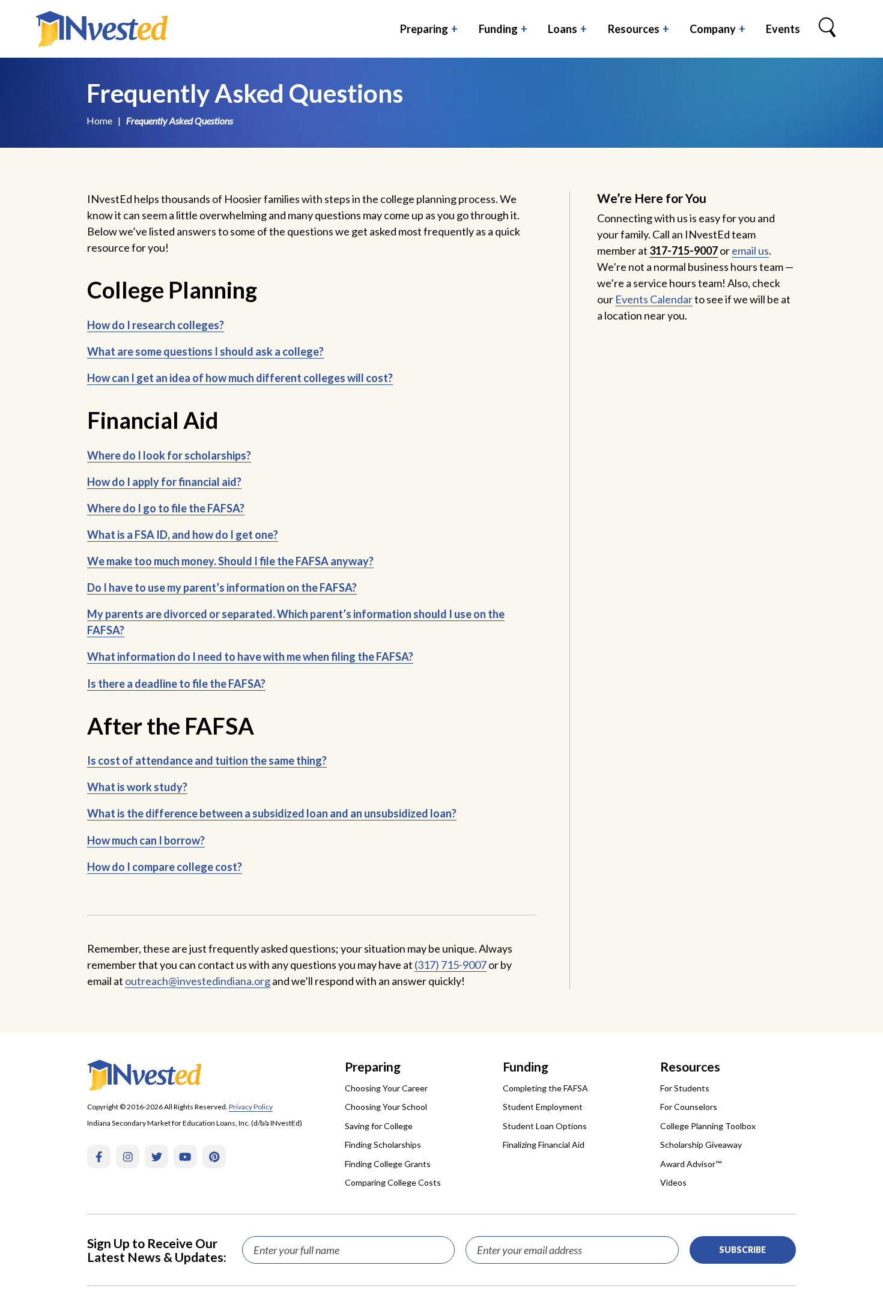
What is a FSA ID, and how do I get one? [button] (182, 534)
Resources (634, 28)
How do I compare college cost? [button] (164, 866)
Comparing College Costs (393, 1182)
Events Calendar (654, 299)
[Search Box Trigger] (827, 29)
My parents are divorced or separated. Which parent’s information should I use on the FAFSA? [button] (296, 622)
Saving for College (379, 1126)
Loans (562, 28)
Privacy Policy (251, 1106)
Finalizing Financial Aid (543, 1144)
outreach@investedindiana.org (197, 980)
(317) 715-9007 (450, 964)
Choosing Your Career (386, 1088)
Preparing (424, 28)
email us (750, 250)
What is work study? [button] (137, 786)
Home (99, 120)
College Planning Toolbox (708, 1126)
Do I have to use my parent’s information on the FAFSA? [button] (222, 587)
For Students (684, 1088)
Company (713, 28)
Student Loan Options (545, 1126)
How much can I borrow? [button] (146, 840)
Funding (498, 28)
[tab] (312, 325)
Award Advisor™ (690, 1164)
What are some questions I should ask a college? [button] (205, 351)
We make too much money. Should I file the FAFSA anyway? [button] (230, 561)
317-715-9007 (683, 250)
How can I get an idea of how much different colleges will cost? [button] (240, 377)
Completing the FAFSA (545, 1088)
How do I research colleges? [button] (155, 325)
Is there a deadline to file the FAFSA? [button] (176, 683)
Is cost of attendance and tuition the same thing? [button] (207, 760)
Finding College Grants (388, 1164)
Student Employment (543, 1107)
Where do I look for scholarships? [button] (169, 455)
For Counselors (688, 1107)
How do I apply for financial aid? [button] (164, 481)
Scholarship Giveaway (701, 1144)
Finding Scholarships (383, 1144)
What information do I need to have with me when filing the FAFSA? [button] (250, 656)
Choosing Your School (386, 1107)
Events (783, 28)
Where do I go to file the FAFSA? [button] (165, 508)
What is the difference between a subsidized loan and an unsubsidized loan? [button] (272, 813)
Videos (673, 1182)
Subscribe (742, 1250)
